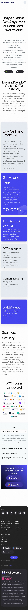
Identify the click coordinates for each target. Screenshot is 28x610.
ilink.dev (10, 565)
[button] (25, 2)
